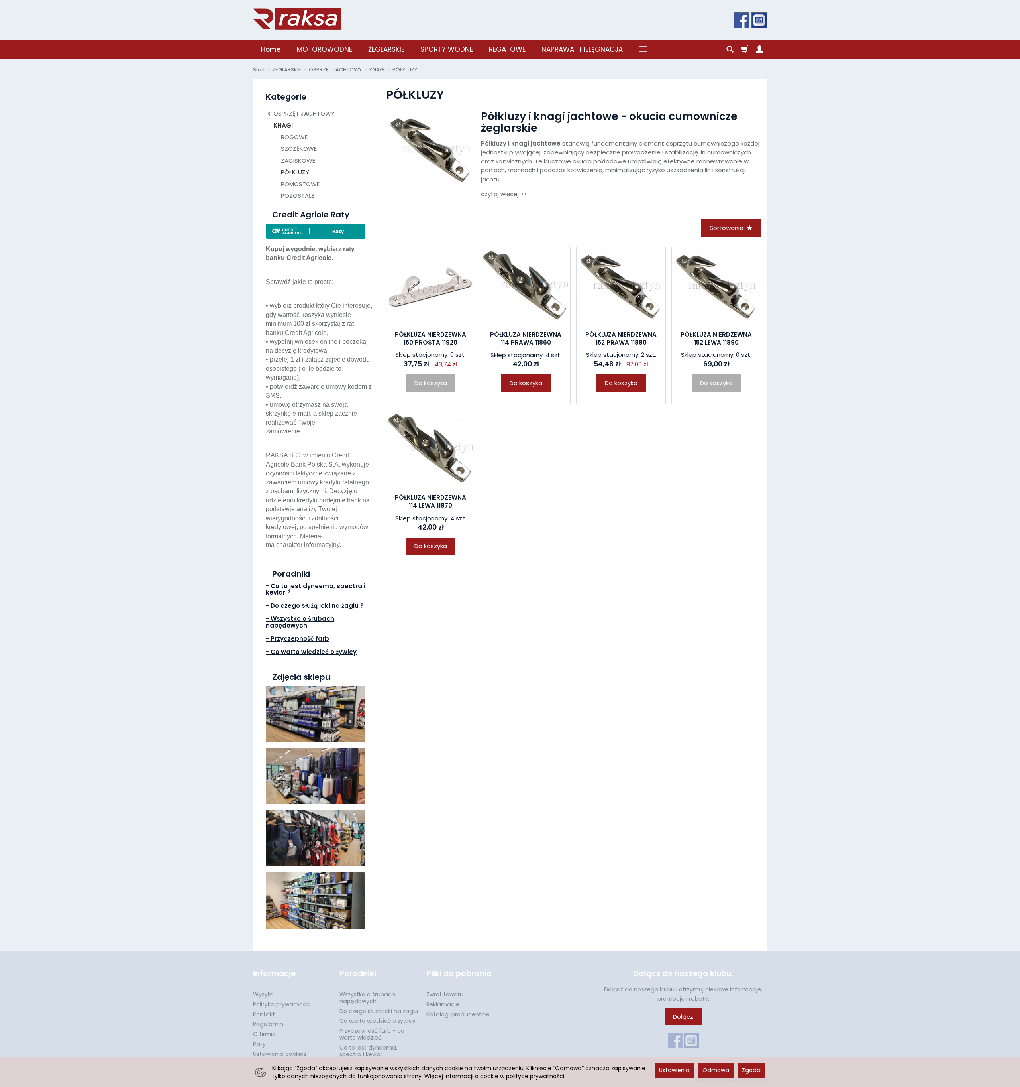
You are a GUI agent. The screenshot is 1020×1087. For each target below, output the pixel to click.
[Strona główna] (297, 19)
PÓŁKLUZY (295, 172)
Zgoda (751, 1070)
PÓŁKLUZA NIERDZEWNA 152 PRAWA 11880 (621, 338)
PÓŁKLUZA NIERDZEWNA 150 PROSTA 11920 (430, 338)
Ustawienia (674, 1070)
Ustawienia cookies (279, 1054)
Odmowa (715, 1070)
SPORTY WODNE (446, 49)
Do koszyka (526, 383)
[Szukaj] (730, 49)
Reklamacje (442, 1004)
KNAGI (283, 125)
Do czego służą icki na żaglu (378, 1011)
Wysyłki (263, 994)
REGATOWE (507, 49)
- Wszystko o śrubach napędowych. (300, 622)
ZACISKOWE (298, 160)
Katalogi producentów (457, 1014)
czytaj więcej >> (504, 194)
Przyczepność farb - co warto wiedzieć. (371, 1034)
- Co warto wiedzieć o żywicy (311, 652)
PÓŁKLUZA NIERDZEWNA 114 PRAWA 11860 (525, 338)
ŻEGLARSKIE (386, 49)
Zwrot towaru (444, 994)
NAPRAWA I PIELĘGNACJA (582, 49)
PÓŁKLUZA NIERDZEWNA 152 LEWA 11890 (716, 338)
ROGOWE (294, 137)
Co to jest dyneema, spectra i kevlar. (368, 1051)
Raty (259, 1044)
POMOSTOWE (300, 184)
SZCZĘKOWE (299, 148)
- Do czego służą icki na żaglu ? (315, 605)
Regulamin (268, 1024)
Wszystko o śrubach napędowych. (367, 998)
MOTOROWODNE (324, 49)
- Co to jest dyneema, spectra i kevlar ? (315, 589)
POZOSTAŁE (297, 195)
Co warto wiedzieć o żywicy (377, 1021)
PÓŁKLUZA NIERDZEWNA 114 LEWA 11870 (430, 501)
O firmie (264, 1034)
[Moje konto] (759, 49)
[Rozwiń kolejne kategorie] (643, 49)
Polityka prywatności (281, 1004)
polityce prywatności (535, 1076)
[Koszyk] (744, 49)
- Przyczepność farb (297, 638)
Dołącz (683, 1016)
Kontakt (264, 1014)
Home (271, 49)
